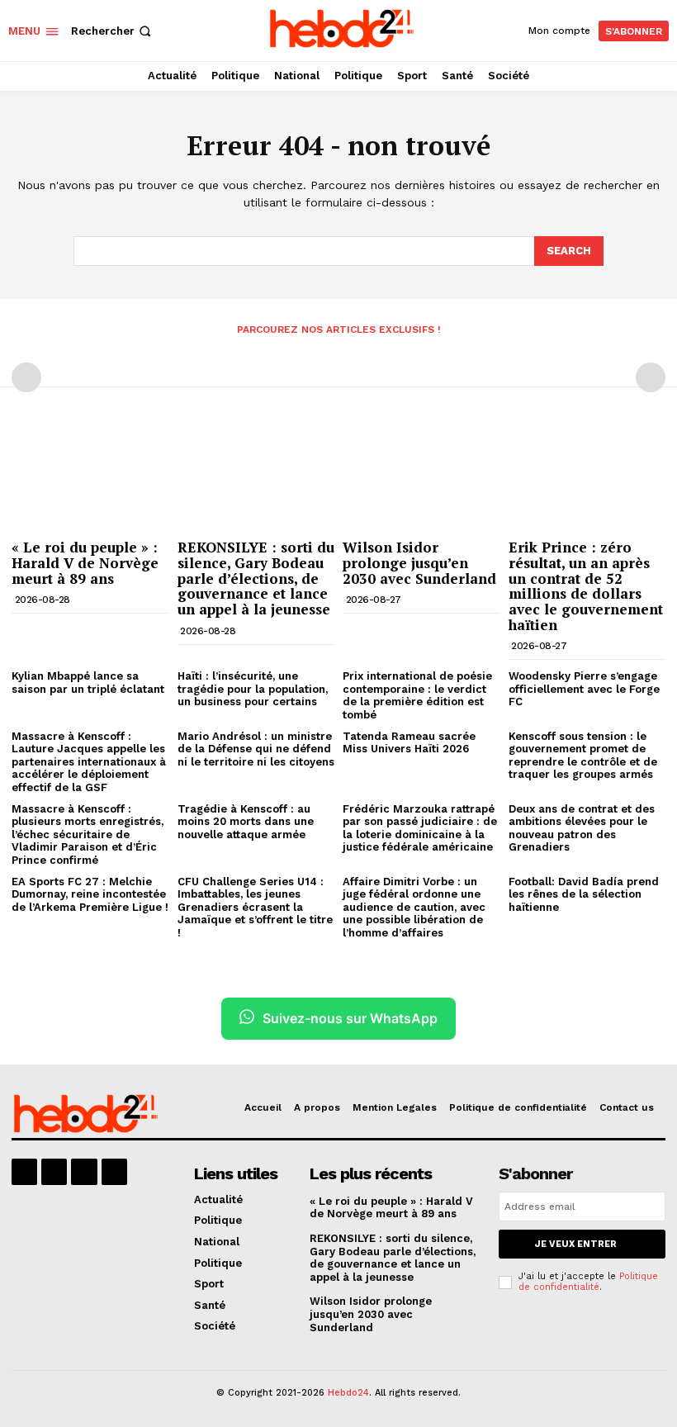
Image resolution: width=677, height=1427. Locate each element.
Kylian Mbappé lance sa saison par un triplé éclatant (88, 682)
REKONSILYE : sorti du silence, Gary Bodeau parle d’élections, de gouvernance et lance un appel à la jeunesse (256, 578)
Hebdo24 (348, 1392)
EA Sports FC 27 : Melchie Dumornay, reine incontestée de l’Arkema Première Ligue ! (90, 894)
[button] (112, 31)
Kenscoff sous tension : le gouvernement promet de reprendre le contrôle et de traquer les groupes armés (583, 755)
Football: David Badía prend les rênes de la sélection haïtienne (584, 894)
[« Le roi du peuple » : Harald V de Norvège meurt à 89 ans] (90, 475)
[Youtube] (114, 1171)
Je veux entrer (576, 1244)
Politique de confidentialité (588, 1281)
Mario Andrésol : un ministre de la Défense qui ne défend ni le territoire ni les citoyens (256, 749)
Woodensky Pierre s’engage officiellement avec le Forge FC (584, 689)
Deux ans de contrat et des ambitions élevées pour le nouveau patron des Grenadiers (582, 828)
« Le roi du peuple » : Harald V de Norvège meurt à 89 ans (85, 562)
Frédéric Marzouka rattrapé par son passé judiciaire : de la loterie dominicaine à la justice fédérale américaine (420, 828)
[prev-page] (26, 377)
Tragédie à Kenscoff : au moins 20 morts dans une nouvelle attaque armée (246, 822)
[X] (84, 1171)
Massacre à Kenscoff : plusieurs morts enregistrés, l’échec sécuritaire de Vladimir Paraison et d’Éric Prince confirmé (87, 834)
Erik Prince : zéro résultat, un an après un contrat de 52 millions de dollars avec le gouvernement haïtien (586, 585)
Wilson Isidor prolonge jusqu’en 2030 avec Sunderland (419, 562)
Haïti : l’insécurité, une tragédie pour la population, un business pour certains (253, 689)
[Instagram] (54, 1171)
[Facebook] (24, 1171)
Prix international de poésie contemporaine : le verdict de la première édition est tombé (417, 695)
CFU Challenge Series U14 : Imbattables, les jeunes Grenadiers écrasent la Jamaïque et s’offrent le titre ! (255, 907)
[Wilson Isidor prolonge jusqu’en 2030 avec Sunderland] (421, 475)
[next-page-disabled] (650, 377)
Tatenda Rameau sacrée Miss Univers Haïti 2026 (409, 743)
